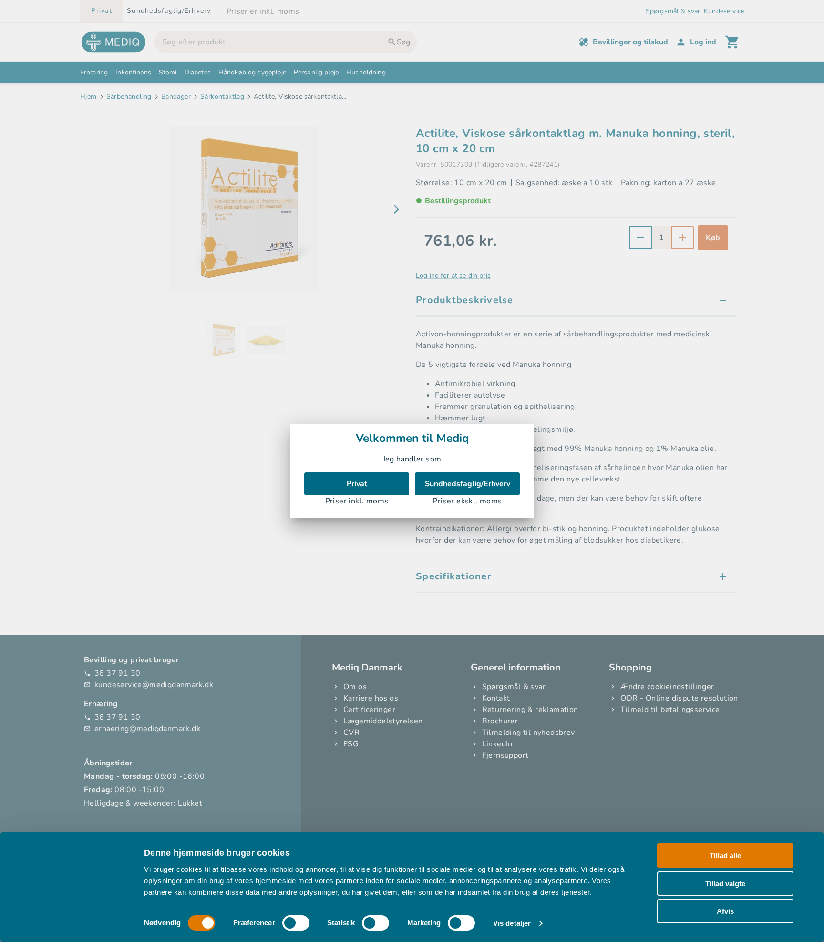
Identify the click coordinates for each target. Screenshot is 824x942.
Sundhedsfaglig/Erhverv (467, 484)
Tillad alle (725, 855)
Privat (357, 484)
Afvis (725, 911)
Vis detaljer (512, 923)
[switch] (295, 923)
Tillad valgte (725, 883)
